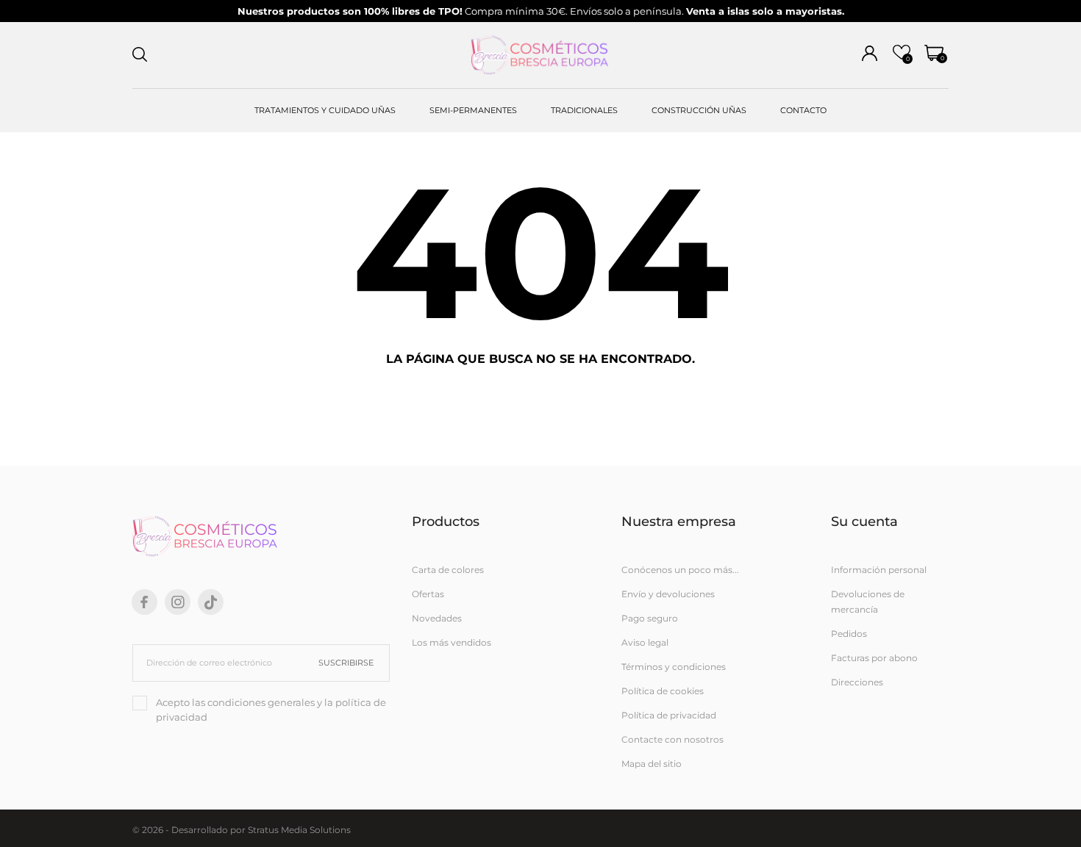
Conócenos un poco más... (680, 569)
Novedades (437, 618)
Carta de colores (448, 569)
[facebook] (144, 602)
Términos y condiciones (673, 666)
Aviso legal (644, 642)
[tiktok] (210, 602)
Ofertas (428, 593)
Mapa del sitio (651, 763)
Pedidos (849, 633)
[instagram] (178, 602)
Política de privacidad (668, 715)
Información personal (879, 569)
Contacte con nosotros (672, 739)
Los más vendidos (451, 642)
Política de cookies (662, 690)
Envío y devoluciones (668, 593)
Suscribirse (346, 662)
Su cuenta (864, 521)
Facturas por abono (874, 657)
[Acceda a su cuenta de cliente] (869, 53)
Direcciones (857, 682)
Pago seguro (649, 618)
